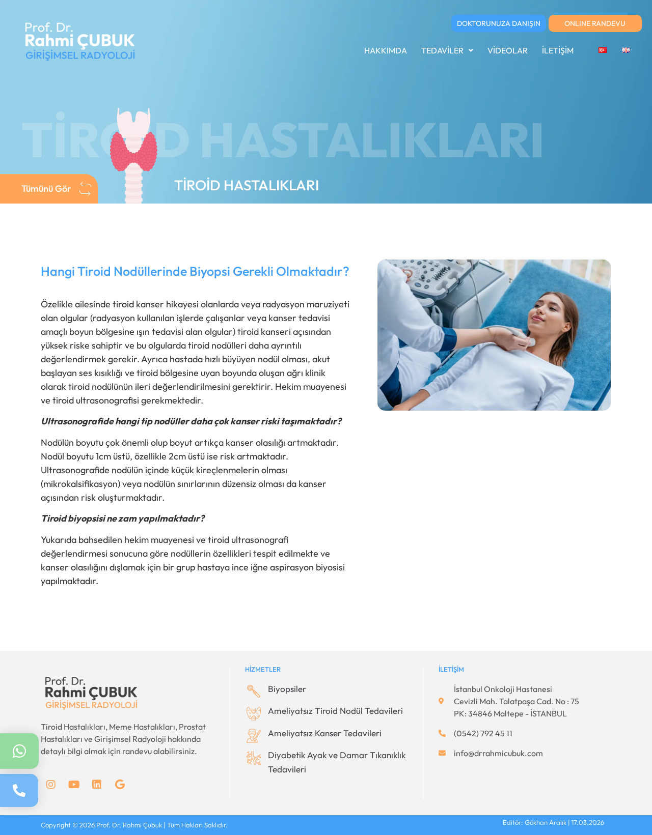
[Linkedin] (97, 784)
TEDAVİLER (442, 50)
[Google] (120, 784)
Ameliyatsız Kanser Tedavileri (325, 733)
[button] (447, 50)
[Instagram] (51, 784)
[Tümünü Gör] (85, 188)
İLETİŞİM (558, 50)
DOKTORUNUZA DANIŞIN (498, 23)
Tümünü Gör (46, 188)
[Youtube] (74, 784)
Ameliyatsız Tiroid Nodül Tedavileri (335, 710)
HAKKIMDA (385, 50)
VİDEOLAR (507, 50)
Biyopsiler (287, 688)
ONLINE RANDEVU (595, 23)
